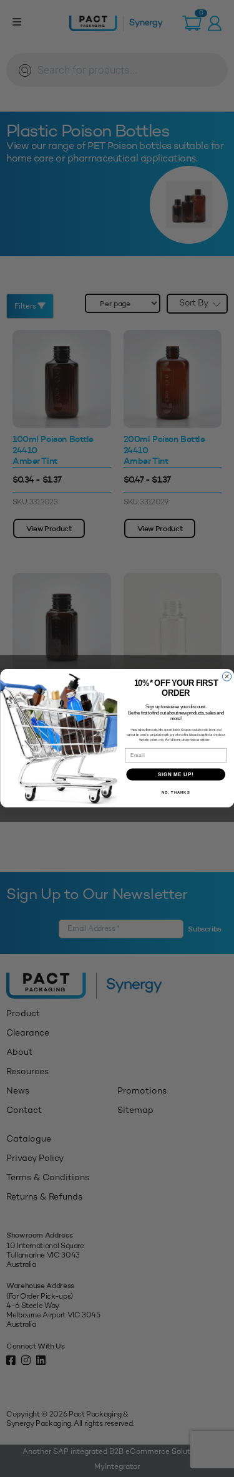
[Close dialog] (226, 676)
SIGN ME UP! (175, 774)
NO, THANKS (175, 793)
